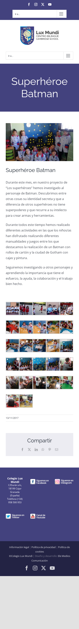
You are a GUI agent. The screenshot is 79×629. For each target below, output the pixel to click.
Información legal (19, 547)
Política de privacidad (43, 547)
